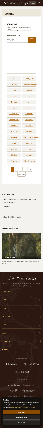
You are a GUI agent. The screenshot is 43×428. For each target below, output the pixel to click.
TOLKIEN (5, 300)
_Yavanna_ (29, 120)
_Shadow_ (29, 114)
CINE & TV (5, 308)
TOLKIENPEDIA (7, 292)
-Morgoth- (29, 155)
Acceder (32, 3)
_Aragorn (29, 78)
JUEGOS (4, 333)
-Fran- (14, 143)
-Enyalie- (14, 137)
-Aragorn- (14, 132)
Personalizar (21, 417)
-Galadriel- (29, 143)
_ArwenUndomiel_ (29, 84)
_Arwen (14, 84)
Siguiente (21, 174)
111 (30, 169)
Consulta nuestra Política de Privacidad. (22, 407)
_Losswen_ (14, 108)
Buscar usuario (13, 35)
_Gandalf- (29, 90)
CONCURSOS (6, 341)
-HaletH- (14, 149)
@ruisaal (14, 161)
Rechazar (21, 423)
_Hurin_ (14, 96)
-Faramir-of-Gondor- (29, 137)
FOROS (4, 325)
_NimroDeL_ (14, 114)
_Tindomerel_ (14, 120)
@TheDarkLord (29, 161)
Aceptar (21, 412)
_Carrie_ (14, 90)
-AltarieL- (29, 126)
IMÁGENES (5, 349)
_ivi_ (29, 102)
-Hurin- (29, 149)
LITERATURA (6, 316)
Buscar (32, 40)
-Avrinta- (29, 132)
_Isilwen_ (14, 102)
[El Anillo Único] (15, 3)
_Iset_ (29, 96)
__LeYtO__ (14, 78)
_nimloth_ (29, 108)
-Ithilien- (14, 155)
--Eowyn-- (14, 126)
